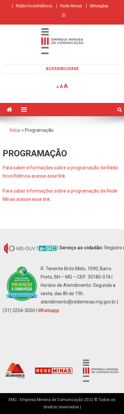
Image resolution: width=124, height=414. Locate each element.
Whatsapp (48, 310)
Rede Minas (71, 6)
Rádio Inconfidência (34, 6)
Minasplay (99, 6)
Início (15, 130)
